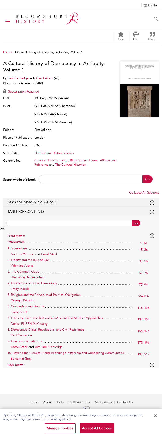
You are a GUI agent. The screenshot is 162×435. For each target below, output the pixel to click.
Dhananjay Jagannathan (27, 277)
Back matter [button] (16, 365)
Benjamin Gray (21, 358)
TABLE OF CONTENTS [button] (26, 211)
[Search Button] (157, 19)
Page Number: (4, 225)
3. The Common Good (23, 271)
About (47, 402)
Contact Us (125, 402)
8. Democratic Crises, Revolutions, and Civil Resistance (46, 329)
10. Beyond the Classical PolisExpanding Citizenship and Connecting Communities (66, 353)
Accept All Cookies (97, 428)
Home (7, 52)
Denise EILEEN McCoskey (29, 324)
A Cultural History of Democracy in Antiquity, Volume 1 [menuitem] (48, 52)
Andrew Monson (23, 254)
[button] (136, 36)
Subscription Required (23, 91)
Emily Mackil (20, 289)
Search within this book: (19, 179)
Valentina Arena (22, 265)
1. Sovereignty (17, 248)
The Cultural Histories (70, 164)
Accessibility (103, 402)
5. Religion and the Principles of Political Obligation (44, 295)
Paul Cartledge (18, 78)
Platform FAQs (79, 402)
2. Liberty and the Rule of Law (28, 260)
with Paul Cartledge (48, 347)
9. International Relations (25, 341)
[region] (81, 422)
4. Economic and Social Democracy (32, 283)
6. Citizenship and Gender (26, 306)
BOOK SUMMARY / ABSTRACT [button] (33, 202)
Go (147, 179)
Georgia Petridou (23, 300)
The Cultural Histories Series (54, 153)
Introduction (16, 242)
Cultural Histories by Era (51, 160)
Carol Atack (45, 78)
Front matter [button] (16, 236)
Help (60, 402)
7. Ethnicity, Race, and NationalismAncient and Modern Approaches (55, 318)
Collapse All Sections (144, 192)
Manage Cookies (60, 428)
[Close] (155, 415)
